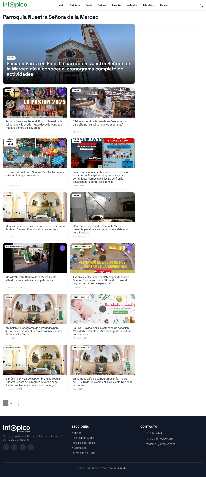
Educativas (148, 5)
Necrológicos (79, 447)
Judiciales (132, 5)
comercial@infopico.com (160, 444)
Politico (102, 5)
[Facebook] (6, 447)
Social (89, 5)
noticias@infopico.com (159, 438)
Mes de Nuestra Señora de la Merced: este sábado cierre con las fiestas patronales (30, 279)
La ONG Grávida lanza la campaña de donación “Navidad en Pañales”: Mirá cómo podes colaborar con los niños (102, 331)
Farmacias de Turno (83, 452)
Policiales (75, 5)
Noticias (76, 432)
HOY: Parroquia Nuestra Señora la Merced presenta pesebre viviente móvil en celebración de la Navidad (101, 229)
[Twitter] (23, 447)
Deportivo (116, 5)
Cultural (164, 5)
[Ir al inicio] (15, 5)
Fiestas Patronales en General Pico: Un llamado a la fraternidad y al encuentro (34, 174)
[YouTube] (31, 447)
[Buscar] (201, 5)
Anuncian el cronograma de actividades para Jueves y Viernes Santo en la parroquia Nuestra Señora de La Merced (33, 331)
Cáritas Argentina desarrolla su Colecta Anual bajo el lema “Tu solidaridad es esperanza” (100, 123)
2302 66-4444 (154, 433)
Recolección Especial (84, 442)
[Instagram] (14, 447)
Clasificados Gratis (83, 437)
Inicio (61, 5)
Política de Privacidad (118, 468)
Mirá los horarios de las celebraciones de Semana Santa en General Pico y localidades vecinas (35, 228)
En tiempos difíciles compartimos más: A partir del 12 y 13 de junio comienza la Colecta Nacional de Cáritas (102, 382)
